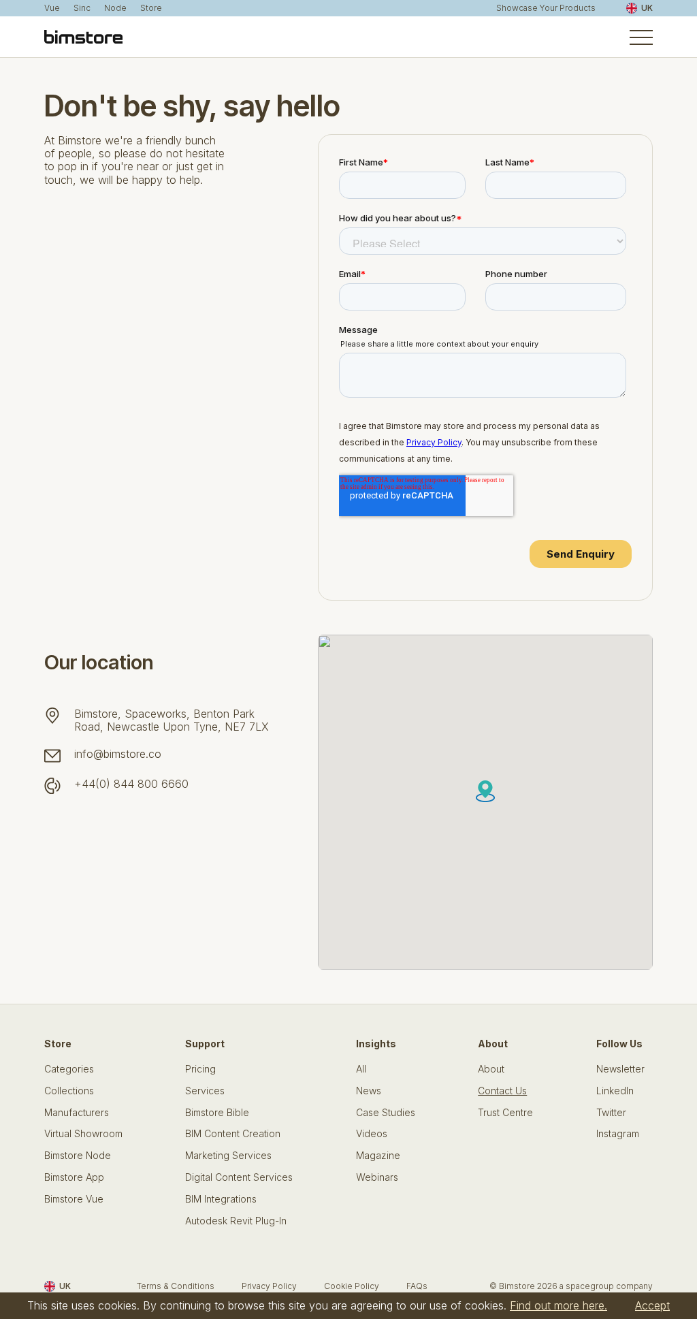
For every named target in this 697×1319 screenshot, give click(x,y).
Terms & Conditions (175, 1286)
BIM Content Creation (232, 1133)
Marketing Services (228, 1155)
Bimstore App (74, 1177)
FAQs (416, 1286)
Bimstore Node (77, 1155)
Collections (69, 1090)
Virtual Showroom (83, 1133)
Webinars (377, 1177)
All (361, 1069)
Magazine (378, 1155)
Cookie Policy (351, 1286)
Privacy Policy (269, 1286)
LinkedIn (615, 1090)
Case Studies (385, 1112)
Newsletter (620, 1069)
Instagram (617, 1133)
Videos (371, 1133)
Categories (69, 1069)
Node (115, 8)
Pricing (200, 1069)
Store (151, 8)
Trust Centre (505, 1112)
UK (647, 8)
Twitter (611, 1112)
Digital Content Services (239, 1177)
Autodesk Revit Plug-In (236, 1220)
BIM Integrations (221, 1199)
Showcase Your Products (546, 8)
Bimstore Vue (73, 1199)
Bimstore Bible (217, 1112)
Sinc (82, 8)
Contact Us (502, 1090)
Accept (652, 1305)
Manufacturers (76, 1112)
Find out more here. (558, 1305)
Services (205, 1090)
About (491, 1069)
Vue (52, 8)
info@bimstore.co (117, 754)
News (368, 1090)
